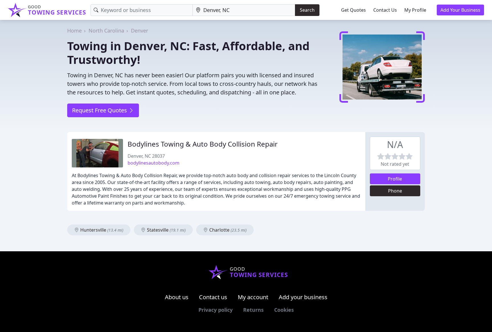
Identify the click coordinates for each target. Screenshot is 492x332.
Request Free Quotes (100, 110)
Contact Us (385, 10)
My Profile (415, 10)
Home (74, 30)
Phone (395, 191)
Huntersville (101, 230)
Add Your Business (460, 10)
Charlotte (227, 230)
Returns (253, 309)
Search (307, 10)
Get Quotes (353, 10)
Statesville (166, 230)
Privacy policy (215, 309)
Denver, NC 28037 (146, 156)
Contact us (213, 297)
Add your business (303, 297)
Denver (139, 30)
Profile (395, 179)
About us (176, 297)
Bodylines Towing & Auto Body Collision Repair (203, 144)
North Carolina (106, 30)
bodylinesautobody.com (153, 163)
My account (253, 297)
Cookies (284, 309)
